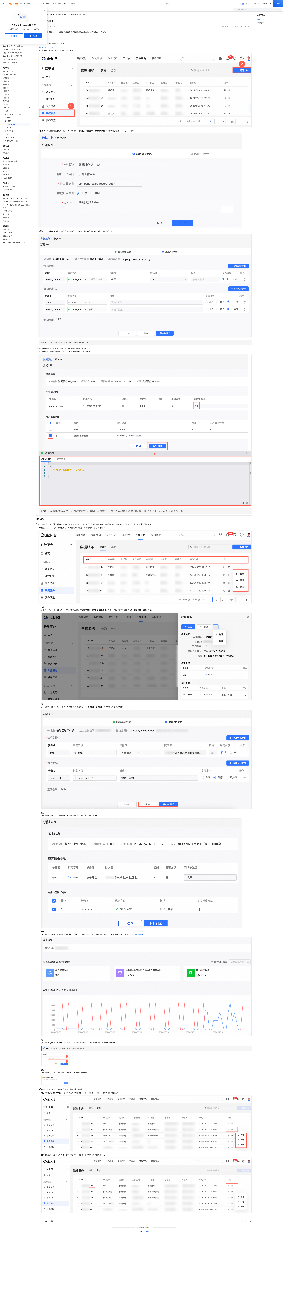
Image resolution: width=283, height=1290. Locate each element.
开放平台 (66, 15)
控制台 (265, 3)
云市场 (54, 3)
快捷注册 (14, 36)
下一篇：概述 (243, 1221)
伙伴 (59, 3)
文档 (255, 3)
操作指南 (58, 15)
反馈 (147, 1231)
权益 (42, 3)
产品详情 (235, 26)
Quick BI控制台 (48, 47)
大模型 (22, 3)
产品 (28, 3)
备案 (259, 3)
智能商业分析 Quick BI (47, 15)
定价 (47, 3)
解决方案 (36, 3)
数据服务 (73, 15)
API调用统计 (140, 934)
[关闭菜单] (3, 3)
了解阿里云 (73, 3)
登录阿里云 (33, 36)
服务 (65, 3)
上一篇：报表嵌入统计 (46, 1221)
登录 (278, 3)
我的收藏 (246, 26)
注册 (270, 3)
